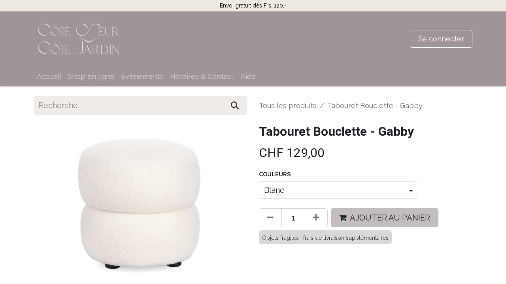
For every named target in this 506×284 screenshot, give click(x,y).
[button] (50, 203)
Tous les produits (288, 105)
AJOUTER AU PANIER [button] (390, 217)
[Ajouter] (316, 217)
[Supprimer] (270, 217)
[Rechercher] (235, 105)
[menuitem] (49, 76)
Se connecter (441, 39)
